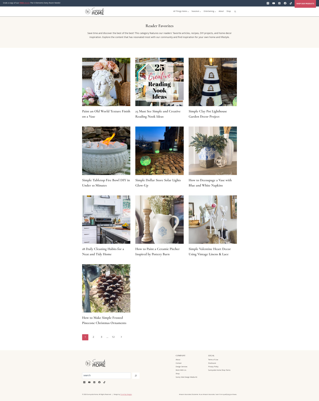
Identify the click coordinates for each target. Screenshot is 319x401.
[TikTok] (290, 3)
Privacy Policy (213, 366)
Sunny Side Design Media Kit (186, 377)
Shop (229, 11)
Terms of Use (213, 359)
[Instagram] (267, 3)
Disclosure (212, 363)
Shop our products (305, 3)
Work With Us (181, 370)
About (221, 11)
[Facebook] (285, 3)
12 (113, 337)
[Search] (136, 376)
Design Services (181, 366)
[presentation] (106, 82)
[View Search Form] (235, 11)
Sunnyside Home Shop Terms (219, 370)
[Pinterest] (279, 3)
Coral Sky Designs (126, 394)
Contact (179, 363)
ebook (25, 3)
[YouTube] (273, 3)
